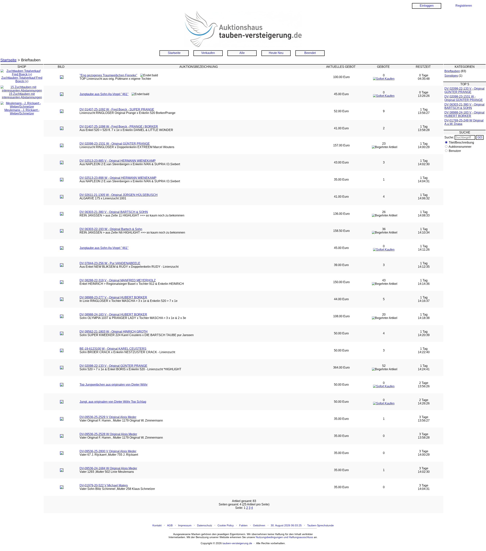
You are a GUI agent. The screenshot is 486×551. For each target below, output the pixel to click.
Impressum (185, 525)
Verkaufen (208, 52)
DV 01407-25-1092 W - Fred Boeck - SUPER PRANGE (117, 109)
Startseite (174, 52)
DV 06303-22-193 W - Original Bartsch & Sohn (111, 229)
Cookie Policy (226, 525)
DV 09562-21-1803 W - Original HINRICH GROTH (114, 331)
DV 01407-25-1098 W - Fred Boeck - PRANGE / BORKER (119, 126)
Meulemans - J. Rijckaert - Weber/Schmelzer (21, 111)
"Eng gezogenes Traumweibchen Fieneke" (108, 75)
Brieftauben (452, 71)
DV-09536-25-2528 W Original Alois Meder (108, 434)
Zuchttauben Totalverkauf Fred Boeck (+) (21, 79)
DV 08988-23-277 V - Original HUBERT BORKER (113, 297)
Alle (242, 52)
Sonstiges (451, 75)
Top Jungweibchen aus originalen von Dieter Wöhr (114, 384)
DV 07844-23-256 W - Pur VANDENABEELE (110, 263)
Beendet (310, 52)
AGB (170, 525)
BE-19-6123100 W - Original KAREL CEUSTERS (113, 348)
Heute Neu (276, 52)
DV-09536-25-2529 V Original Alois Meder (108, 417)
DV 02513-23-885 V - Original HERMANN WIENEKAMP (118, 160)
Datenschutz (204, 525)
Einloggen (427, 5)
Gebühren (259, 525)
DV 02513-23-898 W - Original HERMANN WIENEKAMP (118, 177)
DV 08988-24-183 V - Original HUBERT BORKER (113, 314)
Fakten (243, 525)
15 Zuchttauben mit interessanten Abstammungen (22, 95)
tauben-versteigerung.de (237, 543)
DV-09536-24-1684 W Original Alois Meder (108, 468)
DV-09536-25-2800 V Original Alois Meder (108, 451)
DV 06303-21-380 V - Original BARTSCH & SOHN (114, 212)
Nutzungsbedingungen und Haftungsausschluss (284, 537)
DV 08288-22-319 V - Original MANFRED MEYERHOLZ (118, 280)
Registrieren (463, 5)
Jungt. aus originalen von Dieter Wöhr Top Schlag (113, 401)
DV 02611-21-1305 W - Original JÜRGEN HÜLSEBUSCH (119, 195)
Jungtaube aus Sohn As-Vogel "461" (104, 94)
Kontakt (157, 525)
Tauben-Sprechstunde (320, 525)
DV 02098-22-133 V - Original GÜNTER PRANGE (113, 365)
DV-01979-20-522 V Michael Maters (104, 485)
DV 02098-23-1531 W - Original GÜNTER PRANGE (115, 143)
